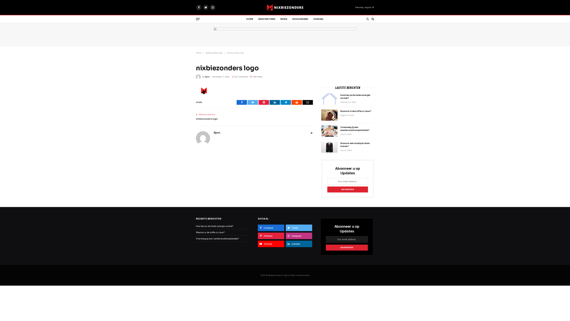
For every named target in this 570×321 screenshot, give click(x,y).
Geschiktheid (266, 19)
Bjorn (207, 76)
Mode (283, 19)
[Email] (186, 130)
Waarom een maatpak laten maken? (355, 145)
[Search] (372, 19)
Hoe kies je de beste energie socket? (355, 96)
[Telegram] (186, 116)
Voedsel (318, 19)
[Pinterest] (186, 123)
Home (249, 19)
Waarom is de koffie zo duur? (355, 111)
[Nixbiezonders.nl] (285, 7)
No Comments (241, 76)
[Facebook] (186, 95)
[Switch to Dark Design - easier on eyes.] (368, 19)
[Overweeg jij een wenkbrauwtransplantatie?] (329, 131)
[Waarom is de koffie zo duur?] (329, 115)
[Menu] (198, 19)
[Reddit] (186, 109)
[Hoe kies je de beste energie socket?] (329, 99)
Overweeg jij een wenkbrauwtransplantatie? (354, 129)
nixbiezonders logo (207, 118)
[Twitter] (186, 102)
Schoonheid (300, 19)
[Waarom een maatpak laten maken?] (329, 147)
